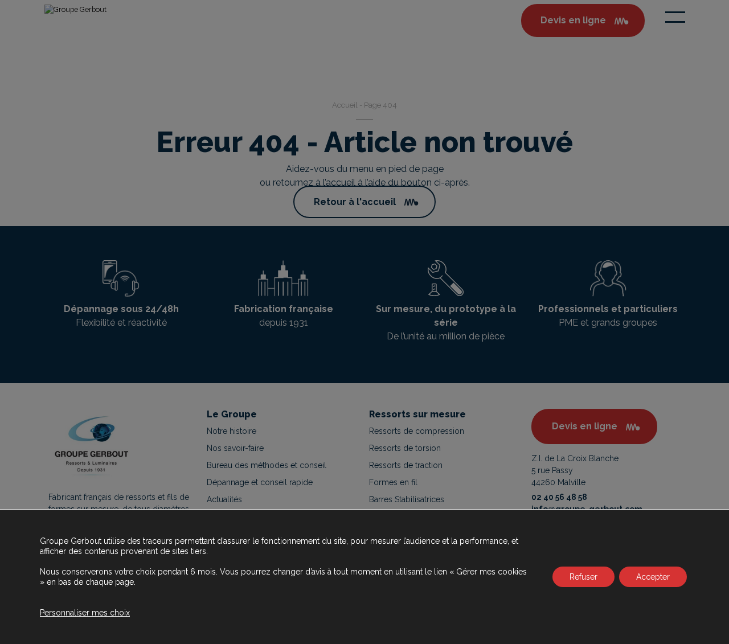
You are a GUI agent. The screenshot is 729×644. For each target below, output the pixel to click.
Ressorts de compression (416, 431)
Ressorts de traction (406, 465)
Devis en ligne (584, 426)
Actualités (224, 499)
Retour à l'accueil (355, 201)
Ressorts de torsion (405, 448)
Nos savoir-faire (235, 448)
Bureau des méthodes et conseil (266, 465)
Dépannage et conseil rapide (260, 482)
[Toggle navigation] (675, 17)
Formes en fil (393, 482)
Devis (573, 20)
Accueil (345, 105)
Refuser (583, 576)
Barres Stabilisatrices (406, 499)
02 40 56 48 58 (559, 497)
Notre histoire (231, 431)
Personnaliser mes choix (85, 612)
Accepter (653, 576)
